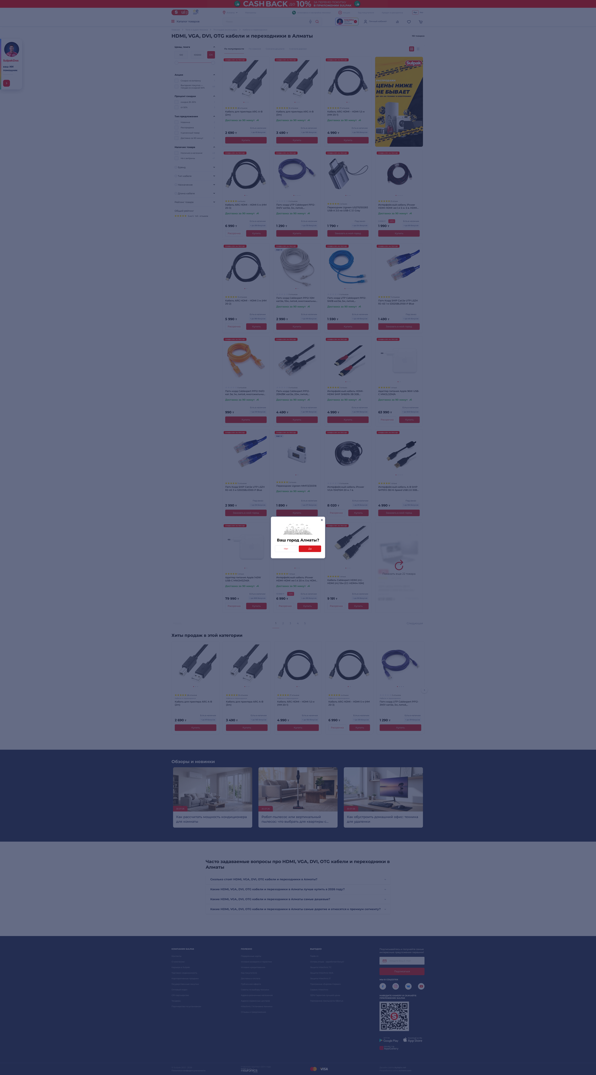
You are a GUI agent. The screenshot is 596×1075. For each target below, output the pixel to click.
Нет (286, 548)
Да (310, 548)
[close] (321, 520)
